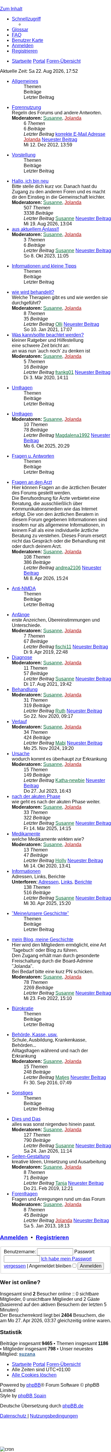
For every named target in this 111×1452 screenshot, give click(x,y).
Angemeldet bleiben (51, 1265)
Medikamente (26, 833)
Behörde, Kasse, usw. (34, 1034)
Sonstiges (22, 1092)
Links (66, 881)
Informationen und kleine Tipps (44, 265)
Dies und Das (26, 1118)
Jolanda (73, 118)
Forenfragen (25, 1193)
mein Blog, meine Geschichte (42, 939)
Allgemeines (25, 81)
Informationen (26, 871)
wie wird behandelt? (33, 292)
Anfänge (21, 614)
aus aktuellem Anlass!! (35, 229)
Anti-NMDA (24, 588)
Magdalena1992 (72, 435)
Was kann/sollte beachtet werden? (48, 334)
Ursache (21, 753)
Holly (60, 860)
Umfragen (22, 387)
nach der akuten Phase (36, 796)
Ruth (60, 710)
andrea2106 (68, 567)
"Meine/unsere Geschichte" (40, 913)
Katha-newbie (70, 780)
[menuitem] (20, 29)
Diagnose (22, 657)
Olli (58, 324)
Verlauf (19, 721)
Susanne (52, 118)
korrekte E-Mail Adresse (80, 134)
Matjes (62, 1077)
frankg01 (64, 372)
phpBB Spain (32, 1395)
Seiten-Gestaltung (31, 1156)
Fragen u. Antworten (33, 456)
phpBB (33, 1385)
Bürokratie (22, 1008)
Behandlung (25, 689)
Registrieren (52, 1237)
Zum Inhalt (11, 8)
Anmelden (14, 1237)
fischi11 (63, 646)
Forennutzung (26, 107)
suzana (27, 1354)
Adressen (48, 881)
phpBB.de (72, 1405)
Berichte (83, 881)
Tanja (61, 1183)
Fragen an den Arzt (32, 482)
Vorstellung (24, 154)
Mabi (60, 742)
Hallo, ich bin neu (30, 181)
